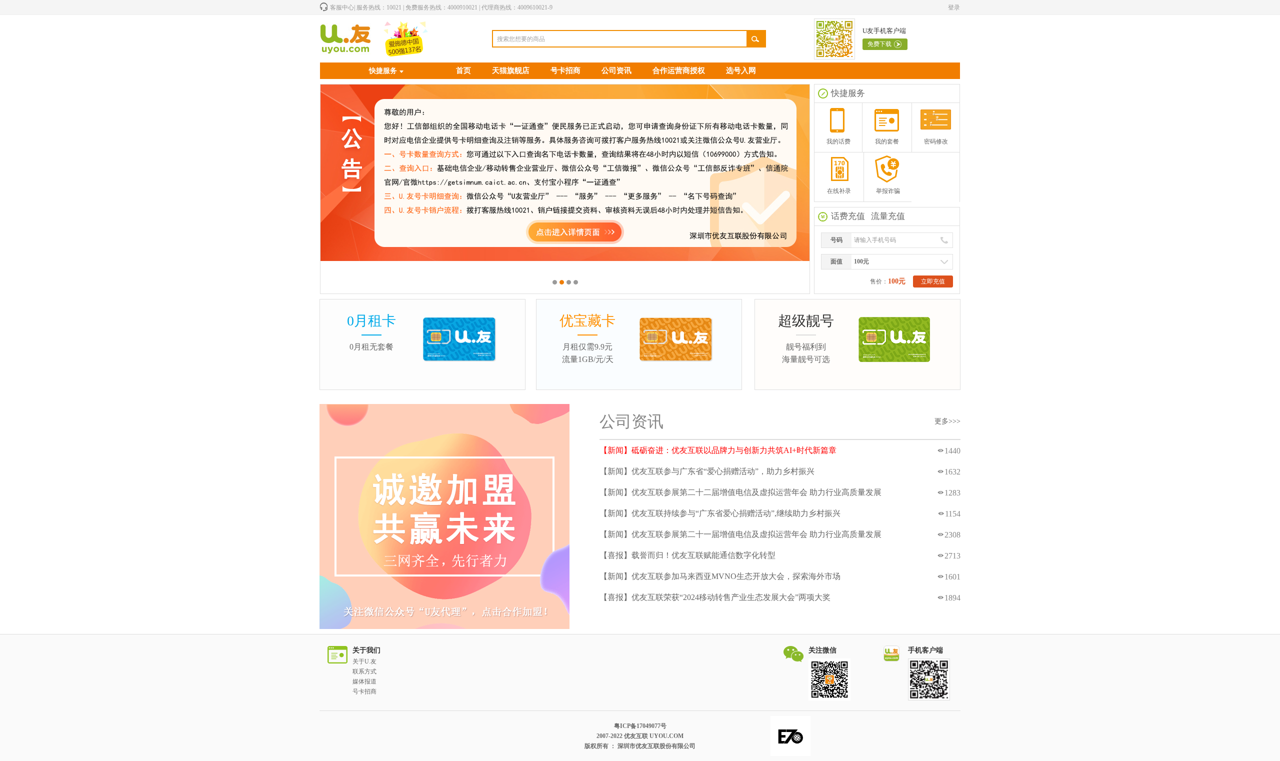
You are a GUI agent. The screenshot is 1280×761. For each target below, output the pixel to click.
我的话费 (838, 141)
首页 (463, 70)
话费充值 (848, 216)
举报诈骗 (888, 191)
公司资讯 (617, 70)
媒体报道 (364, 681)
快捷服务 (383, 70)
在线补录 (839, 191)
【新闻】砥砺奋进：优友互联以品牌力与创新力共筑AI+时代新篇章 (718, 450)
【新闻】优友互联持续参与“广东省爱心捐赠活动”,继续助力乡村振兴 (720, 513)
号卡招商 (565, 70)
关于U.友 (364, 661)
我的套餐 (887, 141)
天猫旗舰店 (511, 70)
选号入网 (741, 70)
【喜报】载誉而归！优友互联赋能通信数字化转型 (688, 555)
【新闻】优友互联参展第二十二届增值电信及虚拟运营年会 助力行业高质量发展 (741, 492)
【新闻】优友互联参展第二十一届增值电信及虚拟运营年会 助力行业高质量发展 (741, 534)
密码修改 (936, 141)
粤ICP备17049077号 (640, 726)
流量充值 (888, 216)
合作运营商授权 (678, 70)
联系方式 (364, 671)
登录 (954, 7)
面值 (836, 261)
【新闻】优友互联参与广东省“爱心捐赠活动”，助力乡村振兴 (707, 471)
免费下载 (880, 44)
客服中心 (342, 7)
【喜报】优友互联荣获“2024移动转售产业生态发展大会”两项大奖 (715, 597)
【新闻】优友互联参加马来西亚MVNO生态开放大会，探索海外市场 (720, 576)
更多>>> (947, 421)
